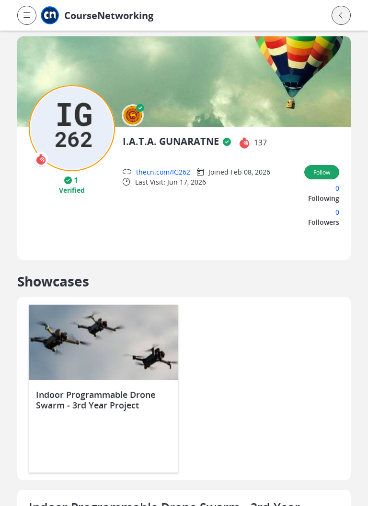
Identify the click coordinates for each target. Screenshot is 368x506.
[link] (127, 15)
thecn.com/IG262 (163, 171)
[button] (26, 15)
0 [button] (337, 188)
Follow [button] (321, 172)
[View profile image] (72, 127)
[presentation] (41, 159)
